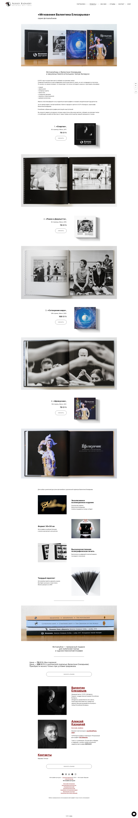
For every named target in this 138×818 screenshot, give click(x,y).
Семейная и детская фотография (69, 790)
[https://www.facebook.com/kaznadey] (63, 774)
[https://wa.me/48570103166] (69, 774)
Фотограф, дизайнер (77, 728)
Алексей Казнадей (67, 777)
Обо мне (103, 4)
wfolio (71, 816)
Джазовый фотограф (69, 786)
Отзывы (112, 4)
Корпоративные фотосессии (69, 785)
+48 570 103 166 (69, 779)
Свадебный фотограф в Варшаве (69, 793)
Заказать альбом (69, 674)
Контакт (121, 4)
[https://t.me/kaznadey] (72, 774)
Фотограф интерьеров (69, 783)
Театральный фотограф (69, 788)
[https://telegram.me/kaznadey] (75, 774)
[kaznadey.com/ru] (18, 4)
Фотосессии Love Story (69, 791)
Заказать (61, 138)
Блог (129, 4)
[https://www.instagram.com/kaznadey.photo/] (66, 774)
